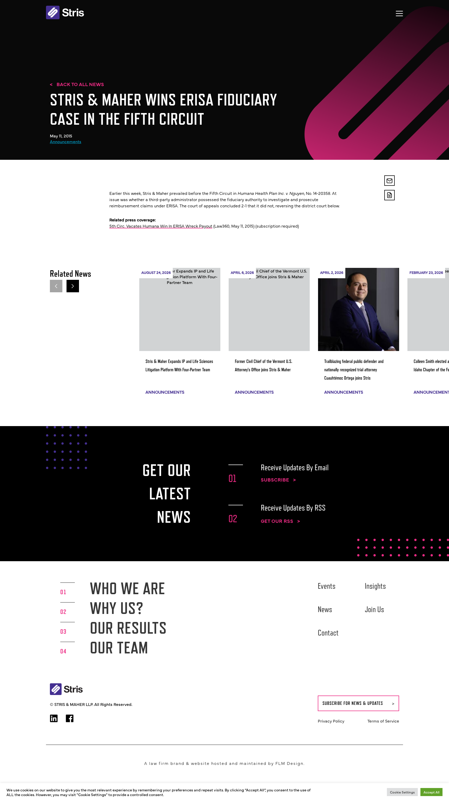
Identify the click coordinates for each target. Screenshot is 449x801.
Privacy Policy (331, 721)
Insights (375, 586)
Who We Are (127, 588)
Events (326, 586)
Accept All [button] (431, 792)
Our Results (128, 628)
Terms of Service (383, 721)
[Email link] (389, 180)
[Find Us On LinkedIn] (54, 718)
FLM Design (289, 763)
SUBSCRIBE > (278, 479)
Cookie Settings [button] (402, 792)
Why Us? (117, 608)
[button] (73, 286)
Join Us (374, 609)
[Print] (389, 195)
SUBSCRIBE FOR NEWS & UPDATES (352, 703)
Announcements (65, 141)
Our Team (119, 647)
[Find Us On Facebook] (70, 718)
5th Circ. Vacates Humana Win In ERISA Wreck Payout (160, 226)
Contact (328, 632)
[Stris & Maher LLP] (65, 12)
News (325, 609)
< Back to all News (77, 84)
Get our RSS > (280, 521)
